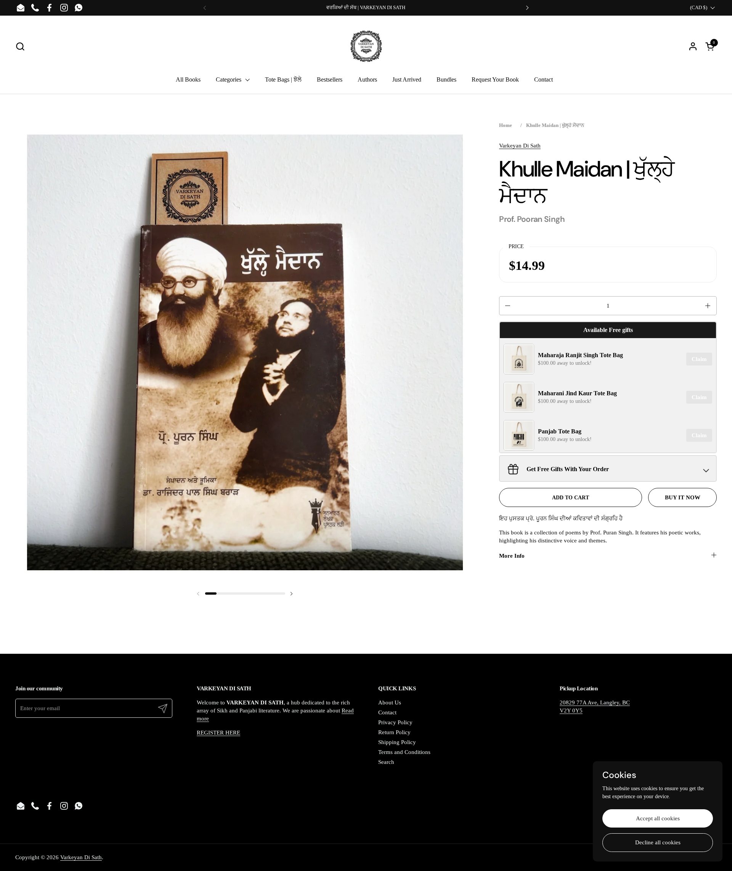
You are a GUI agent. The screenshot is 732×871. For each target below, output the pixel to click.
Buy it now (682, 497)
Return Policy (394, 732)
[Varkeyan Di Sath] (366, 46)
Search (386, 762)
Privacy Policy (395, 722)
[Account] (693, 46)
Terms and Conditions (404, 752)
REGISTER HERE (218, 733)
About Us (389, 702)
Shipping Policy (397, 742)
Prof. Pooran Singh (532, 219)
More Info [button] (512, 556)
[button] (20, 46)
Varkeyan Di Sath (520, 146)
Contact (387, 712)
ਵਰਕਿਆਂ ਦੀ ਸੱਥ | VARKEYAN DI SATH (365, 7)
